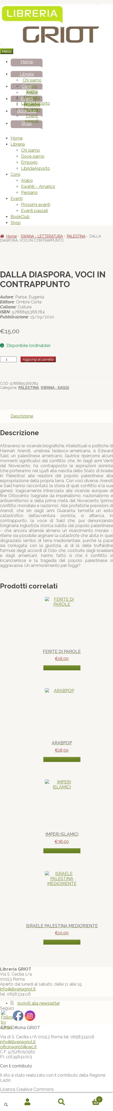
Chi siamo (32, 80)
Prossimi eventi (32, 107)
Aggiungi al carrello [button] (61, 667)
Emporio (29, 162)
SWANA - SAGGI (55, 388)
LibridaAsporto (35, 168)
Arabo (32, 92)
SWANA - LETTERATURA (42, 236)
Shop (27, 123)
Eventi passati (32, 118)
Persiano (29, 192)
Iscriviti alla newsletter (38, 1003)
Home (27, 61)
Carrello (89, 1097)
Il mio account (28, 1102)
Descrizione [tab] (22, 416)
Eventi (27, 98)
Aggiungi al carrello (38, 359)
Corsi (27, 86)
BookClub (26, 111)
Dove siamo (32, 89)
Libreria (27, 74)
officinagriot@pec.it (18, 1046)
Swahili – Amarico (38, 186)
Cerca (62, 1102)
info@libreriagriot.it (18, 989)
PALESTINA (76, 236)
